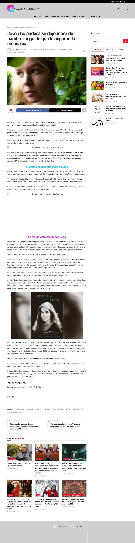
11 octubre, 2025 (68, 507)
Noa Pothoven (78, 409)
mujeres (68, 409)
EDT (27, 122)
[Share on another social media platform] (84, 110)
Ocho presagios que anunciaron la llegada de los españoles (115, 96)
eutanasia (30, 409)
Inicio (8, 27)
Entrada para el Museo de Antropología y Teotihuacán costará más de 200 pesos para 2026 (74, 467)
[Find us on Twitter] (122, 8)
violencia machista (14, 412)
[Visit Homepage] (23, 8)
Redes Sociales (67, 49)
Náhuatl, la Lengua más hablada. (114, 119)
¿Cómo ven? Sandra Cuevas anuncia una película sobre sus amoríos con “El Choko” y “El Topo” (47, 502)
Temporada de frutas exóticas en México (116, 83)
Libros (38, 459)
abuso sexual (19, 409)
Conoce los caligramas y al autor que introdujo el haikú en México (115, 108)
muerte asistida (58, 409)
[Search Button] (127, 8)
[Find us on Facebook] (118, 8)
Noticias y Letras (17, 27)
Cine (10, 495)
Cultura (12, 459)
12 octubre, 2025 (13, 511)
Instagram (47, 409)
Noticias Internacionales (30, 27)
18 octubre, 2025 (13, 469)
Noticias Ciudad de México (74, 495)
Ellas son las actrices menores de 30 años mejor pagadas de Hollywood (115, 58)
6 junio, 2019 (26, 49)
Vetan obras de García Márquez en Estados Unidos (19, 464)
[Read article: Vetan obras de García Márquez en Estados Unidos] (19, 452)
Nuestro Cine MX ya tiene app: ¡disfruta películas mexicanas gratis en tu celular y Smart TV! (116, 71)
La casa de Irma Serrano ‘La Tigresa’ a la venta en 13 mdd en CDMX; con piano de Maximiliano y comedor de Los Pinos (19, 504)
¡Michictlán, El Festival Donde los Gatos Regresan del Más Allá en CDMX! (73, 501)
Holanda (38, 409)
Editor (17, 49)
